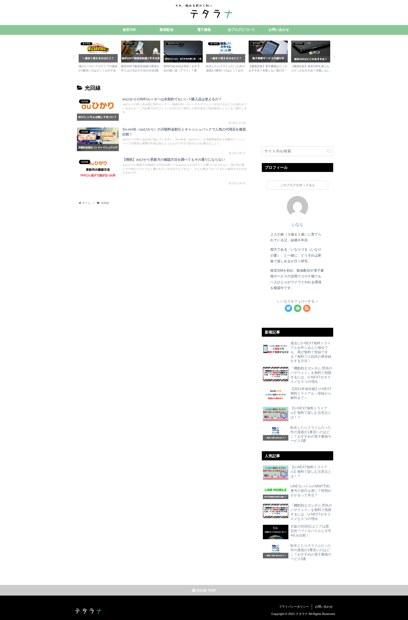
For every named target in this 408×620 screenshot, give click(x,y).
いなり (297, 224)
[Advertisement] (297, 110)
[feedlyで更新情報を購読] (297, 308)
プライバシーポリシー (294, 606)
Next (334, 57)
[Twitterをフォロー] (288, 308)
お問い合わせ (324, 606)
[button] (329, 151)
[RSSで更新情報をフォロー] (306, 308)
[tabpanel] (98, 56)
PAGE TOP (205, 590)
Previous (74, 57)
